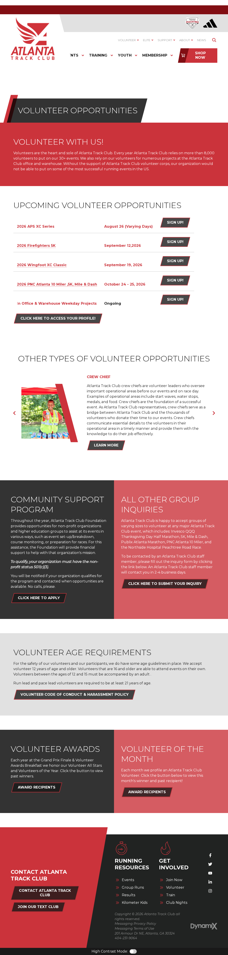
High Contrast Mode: (110, 951)
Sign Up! (175, 222)
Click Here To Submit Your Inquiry (165, 584)
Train (170, 895)
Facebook (210, 855)
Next (213, 413)
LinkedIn (210, 882)
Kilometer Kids (134, 903)
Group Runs (133, 888)
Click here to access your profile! (58, 318)
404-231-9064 (126, 938)
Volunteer (175, 888)
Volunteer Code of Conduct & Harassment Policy (74, 694)
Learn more (106, 445)
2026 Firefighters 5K (36, 245)
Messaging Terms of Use (134, 929)
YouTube (210, 873)
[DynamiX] (204, 926)
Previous (14, 413)
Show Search (214, 40)
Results (128, 895)
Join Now (174, 880)
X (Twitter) (210, 864)
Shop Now (200, 55)
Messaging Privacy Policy (135, 924)
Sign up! (175, 299)
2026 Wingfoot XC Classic (42, 265)
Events (128, 880)
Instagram (210, 890)
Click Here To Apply (39, 598)
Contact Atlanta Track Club (45, 892)
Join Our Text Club (38, 907)
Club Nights (176, 903)
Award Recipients (36, 787)
